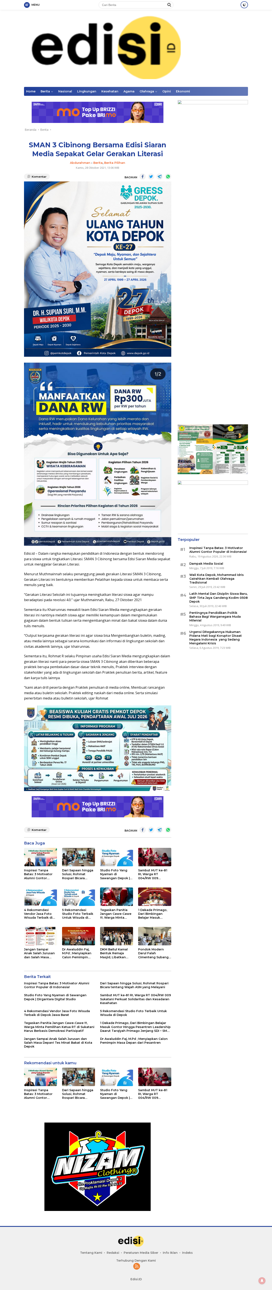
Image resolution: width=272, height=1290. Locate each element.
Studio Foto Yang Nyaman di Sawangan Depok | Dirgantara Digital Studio (115, 874)
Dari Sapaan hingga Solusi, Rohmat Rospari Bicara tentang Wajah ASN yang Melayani (77, 874)
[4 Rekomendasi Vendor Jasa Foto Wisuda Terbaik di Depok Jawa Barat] (40, 896)
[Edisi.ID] (136, 48)
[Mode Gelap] (244, 4)
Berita (45, 91)
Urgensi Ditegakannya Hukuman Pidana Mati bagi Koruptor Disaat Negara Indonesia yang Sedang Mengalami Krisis (215, 637)
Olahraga (147, 91)
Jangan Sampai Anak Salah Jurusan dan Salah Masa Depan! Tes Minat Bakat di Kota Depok (40, 953)
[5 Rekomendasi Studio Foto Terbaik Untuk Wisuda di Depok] (78, 896)
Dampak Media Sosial (206, 564)
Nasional (65, 91)
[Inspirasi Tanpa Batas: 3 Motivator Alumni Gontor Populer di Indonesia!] (40, 857)
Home (30, 91)
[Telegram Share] (159, 176)
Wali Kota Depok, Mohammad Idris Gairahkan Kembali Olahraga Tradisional (216, 578)
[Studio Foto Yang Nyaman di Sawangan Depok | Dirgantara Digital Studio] (116, 857)
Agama (129, 91)
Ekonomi (183, 91)
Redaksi (113, 1253)
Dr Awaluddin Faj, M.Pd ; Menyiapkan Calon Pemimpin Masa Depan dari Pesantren (76, 953)
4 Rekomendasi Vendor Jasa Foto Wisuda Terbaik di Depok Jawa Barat (38, 914)
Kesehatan (109, 91)
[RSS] (136, 1266)
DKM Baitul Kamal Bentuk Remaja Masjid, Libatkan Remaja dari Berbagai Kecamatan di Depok (114, 953)
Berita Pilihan (114, 163)
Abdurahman (80, 163)
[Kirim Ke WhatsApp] (168, 176)
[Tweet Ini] (151, 176)
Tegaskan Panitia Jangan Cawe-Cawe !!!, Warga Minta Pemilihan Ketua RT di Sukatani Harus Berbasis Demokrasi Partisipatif (115, 914)
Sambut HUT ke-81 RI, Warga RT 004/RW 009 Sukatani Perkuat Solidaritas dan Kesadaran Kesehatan (152, 874)
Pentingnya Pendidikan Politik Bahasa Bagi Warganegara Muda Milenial (215, 616)
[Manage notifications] (262, 1280)
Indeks (187, 1253)
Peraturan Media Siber (141, 1253)
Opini (166, 91)
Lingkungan (86, 91)
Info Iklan (170, 1253)
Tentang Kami (91, 1253)
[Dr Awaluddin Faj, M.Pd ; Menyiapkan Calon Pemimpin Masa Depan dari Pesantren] (78, 936)
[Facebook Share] (142, 176)
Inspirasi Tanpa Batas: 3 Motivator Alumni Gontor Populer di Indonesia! (38, 874)
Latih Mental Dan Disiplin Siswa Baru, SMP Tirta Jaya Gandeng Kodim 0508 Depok (218, 597)
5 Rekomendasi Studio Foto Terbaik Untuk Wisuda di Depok (77, 914)
